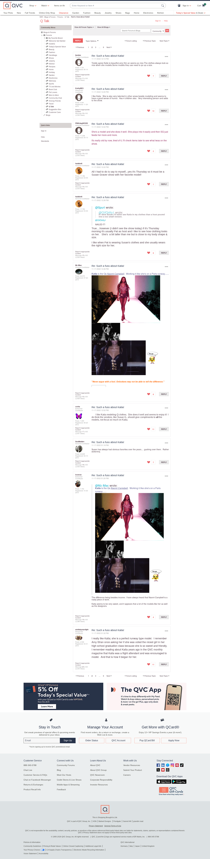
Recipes (52, 66)
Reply (164, 76)
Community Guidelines (32, 846)
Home (136, 13)
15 (83, 255)
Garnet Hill (127, 821)
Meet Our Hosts (64, 775)
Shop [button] (31, 5)
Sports (51, 83)
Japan (137, 846)
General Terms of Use (112, 826)
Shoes (118, 13)
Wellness (52, 81)
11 (83, 78)
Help (166, 20)
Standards (45, 141)
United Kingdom (148, 846)
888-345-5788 (30, 765)
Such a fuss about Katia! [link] (80, 17)
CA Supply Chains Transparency (59, 850)
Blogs (48, 115)
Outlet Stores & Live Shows (69, 780)
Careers (127, 775)
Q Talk (67, 17)
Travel (51, 103)
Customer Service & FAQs (35, 775)
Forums (60, 17)
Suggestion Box (55, 109)
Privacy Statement (96, 826)
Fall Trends (30, 13)
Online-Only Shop (47, 13)
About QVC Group (98, 770)
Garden (75, 13)
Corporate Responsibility (101, 780)
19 (83, 619)
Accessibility (43, 854)
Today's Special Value (57, 46)
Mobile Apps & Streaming (68, 784)
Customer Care (55, 112)
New (19, 13)
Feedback (61, 789)
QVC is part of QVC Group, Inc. (79, 821)
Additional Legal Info (93, 846)
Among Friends (55, 100)
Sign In (158, 20)
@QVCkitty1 (106, 212)
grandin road (138, 821)
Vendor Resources (131, 765)
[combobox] (115, 5)
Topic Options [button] (91, 41)
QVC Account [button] (118, 740)
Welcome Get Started (57, 41)
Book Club (53, 89)
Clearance (63, 13)
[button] (179, 6)
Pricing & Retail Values (52, 846)
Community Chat (55, 98)
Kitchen (160, 13)
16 (83, 396)
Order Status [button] (91, 740)
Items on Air (59, 5)
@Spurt (100, 207)
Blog (59, 770)
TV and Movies (54, 86)
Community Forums (66, 765)
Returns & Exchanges (33, 784)
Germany (124, 846)
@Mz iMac (102, 485)
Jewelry (108, 13)
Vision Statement (30, 854)
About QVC (95, 765)
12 (83, 113)
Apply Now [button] (173, 740)
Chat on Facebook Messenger (37, 780)
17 (83, 431)
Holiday (52, 72)
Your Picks (8, 13)
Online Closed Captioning (73, 846)
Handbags (53, 55)
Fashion (86, 13)
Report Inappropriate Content (82, 75)
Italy (131, 846)
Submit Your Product (132, 770)
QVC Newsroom (97, 775)
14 (83, 186)
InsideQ (52, 43)
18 (83, 464)
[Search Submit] (163, 5)
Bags (127, 13)
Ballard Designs (105, 821)
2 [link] (92, 47)
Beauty (97, 13)
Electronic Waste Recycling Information (89, 850)
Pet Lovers (53, 92)
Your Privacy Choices (32, 850)
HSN (95, 821)
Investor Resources (99, 784)
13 (83, 153)
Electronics (148, 13)
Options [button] (166, 56)
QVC (41, 17)
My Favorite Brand (55, 38)
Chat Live (28, 770)
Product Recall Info (32, 789)
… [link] (99, 47)
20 (83, 667)
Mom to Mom (54, 95)
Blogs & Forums (50, 17)
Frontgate (117, 821)
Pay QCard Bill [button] (147, 740)
